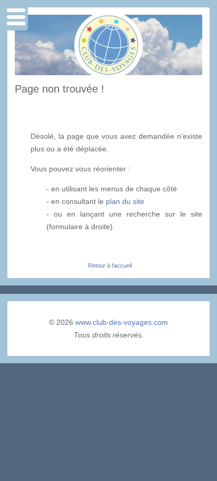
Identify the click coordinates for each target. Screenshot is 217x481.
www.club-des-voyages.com (121, 322)
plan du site (125, 201)
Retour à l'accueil (110, 265)
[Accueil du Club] (108, 72)
